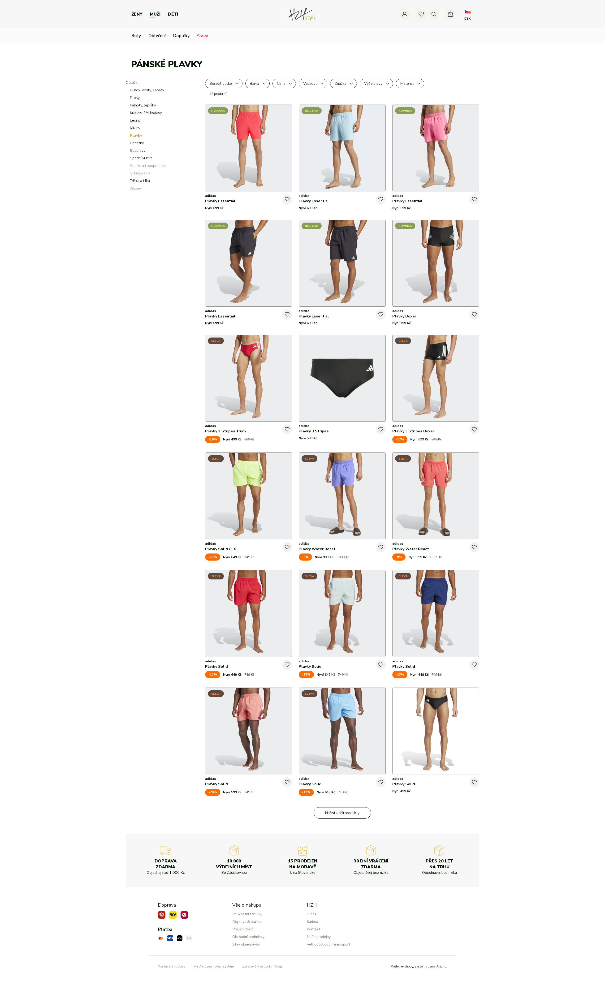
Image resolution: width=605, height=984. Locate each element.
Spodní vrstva (141, 158)
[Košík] (450, 14)
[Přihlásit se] (404, 14)
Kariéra (312, 921)
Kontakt (313, 929)
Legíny (135, 120)
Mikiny (135, 128)
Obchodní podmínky (248, 936)
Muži (155, 14)
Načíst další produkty (342, 812)
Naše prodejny (319, 936)
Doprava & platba (247, 921)
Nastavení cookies (171, 966)
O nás (311, 914)
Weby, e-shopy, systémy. (419, 966)
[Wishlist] (421, 14)
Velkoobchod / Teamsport (328, 944)
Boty (136, 35)
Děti (173, 14)
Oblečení (157, 35)
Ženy (136, 14)
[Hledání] (433, 14)
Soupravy (137, 150)
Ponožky (137, 143)
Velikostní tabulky (247, 914)
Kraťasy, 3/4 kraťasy (146, 112)
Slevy (202, 36)
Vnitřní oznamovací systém (214, 966)
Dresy (135, 97)
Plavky (136, 135)
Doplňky (181, 35)
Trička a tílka (140, 180)
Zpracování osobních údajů (262, 966)
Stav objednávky (246, 944)
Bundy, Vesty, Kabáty (147, 90)
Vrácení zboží (243, 929)
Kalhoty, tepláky (143, 105)
